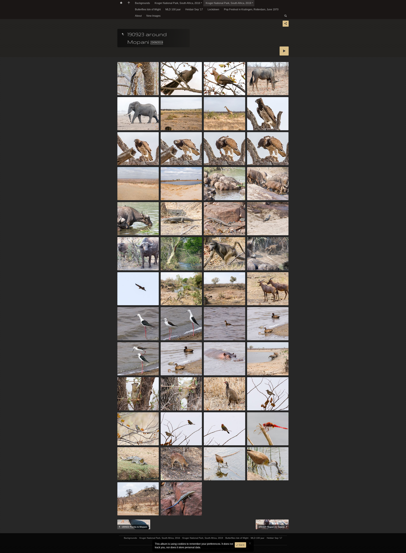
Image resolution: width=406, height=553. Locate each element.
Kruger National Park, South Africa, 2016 (177, 3)
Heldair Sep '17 (194, 9)
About (138, 15)
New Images (153, 15)
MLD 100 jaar (173, 9)
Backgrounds (142, 3)
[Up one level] (123, 34)
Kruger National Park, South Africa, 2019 (228, 3)
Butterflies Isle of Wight (148, 9)
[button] (6, 546)
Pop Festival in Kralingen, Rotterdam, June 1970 (251, 9)
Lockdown (213, 9)
